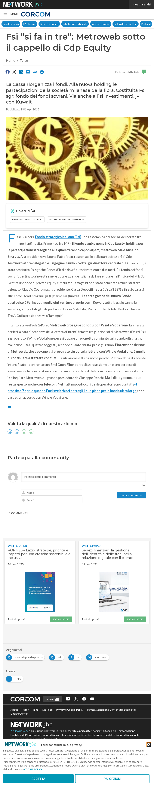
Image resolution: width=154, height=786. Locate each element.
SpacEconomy (11, 24)
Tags (35, 709)
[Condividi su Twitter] (14, 72)
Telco (24, 60)
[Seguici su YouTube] (92, 699)
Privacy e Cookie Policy (69, 709)
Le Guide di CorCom (125, 24)
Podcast (146, 24)
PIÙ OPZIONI (112, 778)
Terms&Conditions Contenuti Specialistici (111, 709)
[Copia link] (35, 72)
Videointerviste (100, 24)
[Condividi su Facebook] (8, 72)
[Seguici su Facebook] (84, 699)
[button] (10, 14)
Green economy (49, 24)
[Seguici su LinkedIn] (68, 699)
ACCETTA (38, 778)
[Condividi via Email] (28, 72)
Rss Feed (47, 709)
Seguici (50, 698)
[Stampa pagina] (42, 72)
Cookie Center (19, 713)
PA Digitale (29, 24)
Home (10, 60)
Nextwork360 (19, 731)
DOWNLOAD (61, 619)
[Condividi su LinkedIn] (21, 72)
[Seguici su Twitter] (76, 699)
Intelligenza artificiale (75, 24)
